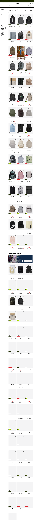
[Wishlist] (30, 3)
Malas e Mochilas (15, 9)
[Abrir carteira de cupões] (25, 3)
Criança (8, 3)
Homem (5, 3)
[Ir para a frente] (31, 6)
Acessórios (12, 9)
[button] (26, 10)
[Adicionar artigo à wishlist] (15, 15)
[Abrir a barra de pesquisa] (32, 5)
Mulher (2, 3)
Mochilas (19, 9)
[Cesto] (32, 3)
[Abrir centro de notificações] (28, 3)
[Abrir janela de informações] (33, 0)
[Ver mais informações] (29, 28)
